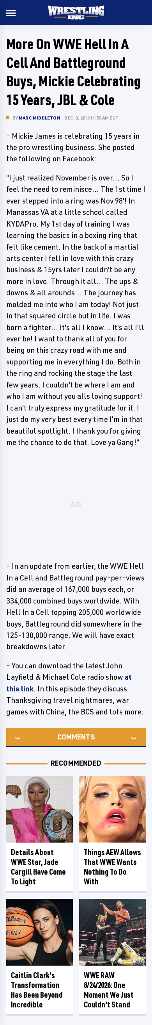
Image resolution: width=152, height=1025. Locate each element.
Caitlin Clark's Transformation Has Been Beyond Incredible (37, 989)
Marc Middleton (39, 118)
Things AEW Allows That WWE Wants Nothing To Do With (112, 866)
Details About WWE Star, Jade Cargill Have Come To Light (38, 866)
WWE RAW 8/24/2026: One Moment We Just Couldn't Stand (109, 989)
